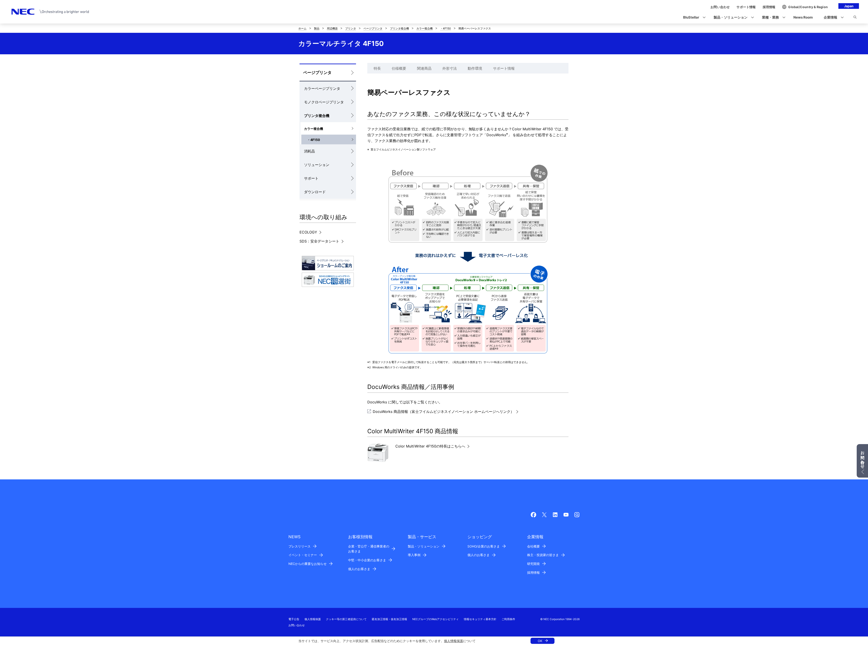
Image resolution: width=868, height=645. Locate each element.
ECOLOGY (308, 232)
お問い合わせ (296, 625)
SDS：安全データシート (319, 241)
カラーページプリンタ (322, 88)
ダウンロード (315, 192)
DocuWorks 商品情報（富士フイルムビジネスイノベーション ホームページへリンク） (443, 411)
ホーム (302, 28)
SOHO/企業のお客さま (483, 546)
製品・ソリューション (423, 546)
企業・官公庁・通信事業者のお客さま (368, 548)
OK (540, 641)
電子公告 (293, 619)
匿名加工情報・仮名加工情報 (389, 619)
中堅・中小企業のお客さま (367, 560)
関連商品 (424, 68)
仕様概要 (399, 68)
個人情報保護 (453, 641)
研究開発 (533, 564)
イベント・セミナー (302, 555)
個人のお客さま (359, 569)
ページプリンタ (372, 28)
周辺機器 (332, 28)
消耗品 (309, 151)
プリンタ (350, 28)
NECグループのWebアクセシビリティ (435, 619)
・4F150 (445, 28)
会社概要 (533, 546)
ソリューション (316, 164)
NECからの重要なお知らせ (307, 564)
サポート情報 (504, 68)
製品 (316, 28)
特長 (377, 68)
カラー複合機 (424, 28)
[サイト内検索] (855, 18)
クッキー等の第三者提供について (346, 619)
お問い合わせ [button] (862, 457)
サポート (311, 178)
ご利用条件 (508, 619)
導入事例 (414, 555)
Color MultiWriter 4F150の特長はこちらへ (430, 446)
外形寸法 (449, 68)
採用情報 (533, 572)
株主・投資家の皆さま (543, 555)
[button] (693, 18)
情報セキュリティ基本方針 (480, 619)
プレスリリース (299, 546)
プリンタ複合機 (399, 28)
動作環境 (475, 68)
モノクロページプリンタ (324, 102)
